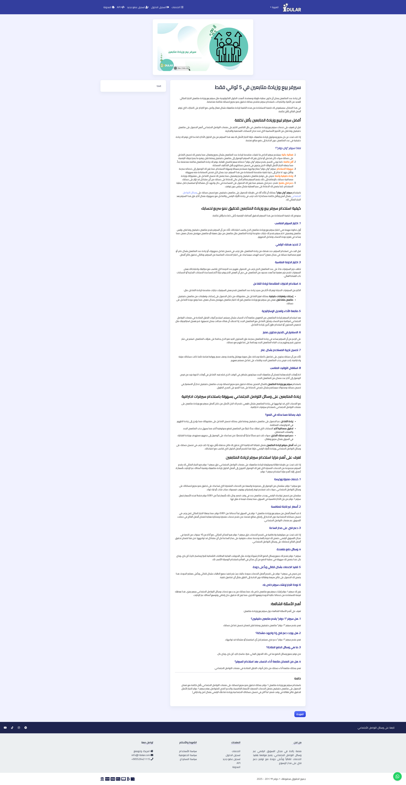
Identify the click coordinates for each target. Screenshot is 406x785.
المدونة (107, 7)
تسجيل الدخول (159, 7)
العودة (300, 714)
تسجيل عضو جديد (136, 7)
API (119, 7)
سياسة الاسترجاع (188, 759)
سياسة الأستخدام (188, 751)
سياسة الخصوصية (188, 755)
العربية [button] (275, 7)
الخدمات (176, 7)
